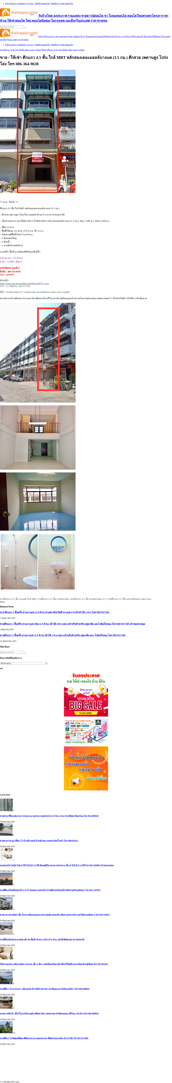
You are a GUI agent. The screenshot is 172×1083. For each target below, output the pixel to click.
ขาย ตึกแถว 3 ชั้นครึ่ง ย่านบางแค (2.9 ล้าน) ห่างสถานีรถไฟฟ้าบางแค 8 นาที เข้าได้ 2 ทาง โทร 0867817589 (54, 612)
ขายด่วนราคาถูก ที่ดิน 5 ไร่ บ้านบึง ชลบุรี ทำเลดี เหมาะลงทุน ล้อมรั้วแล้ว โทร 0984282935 (39, 841)
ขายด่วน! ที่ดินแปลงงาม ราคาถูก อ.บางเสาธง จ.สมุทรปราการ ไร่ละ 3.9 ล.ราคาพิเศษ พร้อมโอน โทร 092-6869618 (49, 816)
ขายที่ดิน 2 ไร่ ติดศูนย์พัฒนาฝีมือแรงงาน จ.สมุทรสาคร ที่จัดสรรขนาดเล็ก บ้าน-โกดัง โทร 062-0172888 (44, 1038)
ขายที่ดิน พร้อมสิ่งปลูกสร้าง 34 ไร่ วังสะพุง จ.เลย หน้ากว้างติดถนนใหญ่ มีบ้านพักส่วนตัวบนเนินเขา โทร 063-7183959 (50, 890)
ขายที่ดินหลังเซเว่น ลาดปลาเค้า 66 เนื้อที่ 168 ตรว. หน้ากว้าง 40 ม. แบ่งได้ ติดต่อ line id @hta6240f (42, 939)
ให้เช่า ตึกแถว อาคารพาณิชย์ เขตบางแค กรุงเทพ (62, 50)
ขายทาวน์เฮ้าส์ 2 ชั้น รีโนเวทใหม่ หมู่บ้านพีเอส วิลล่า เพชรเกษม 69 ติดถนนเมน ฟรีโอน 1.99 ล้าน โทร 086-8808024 (49, 1013)
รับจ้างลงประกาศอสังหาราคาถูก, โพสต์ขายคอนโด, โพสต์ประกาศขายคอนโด (39, 4)
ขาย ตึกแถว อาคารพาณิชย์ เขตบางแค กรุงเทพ (20, 50)
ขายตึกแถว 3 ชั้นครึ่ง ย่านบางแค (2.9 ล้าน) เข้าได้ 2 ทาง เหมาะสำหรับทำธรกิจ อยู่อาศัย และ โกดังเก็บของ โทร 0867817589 (62, 635)
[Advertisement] (75, 1063)
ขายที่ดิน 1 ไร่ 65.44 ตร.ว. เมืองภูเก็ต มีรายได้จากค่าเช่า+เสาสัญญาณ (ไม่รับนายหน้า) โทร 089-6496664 (44, 989)
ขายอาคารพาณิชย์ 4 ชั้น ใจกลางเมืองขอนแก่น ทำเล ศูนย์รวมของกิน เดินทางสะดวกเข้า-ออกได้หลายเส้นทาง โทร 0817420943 (55, 915)
